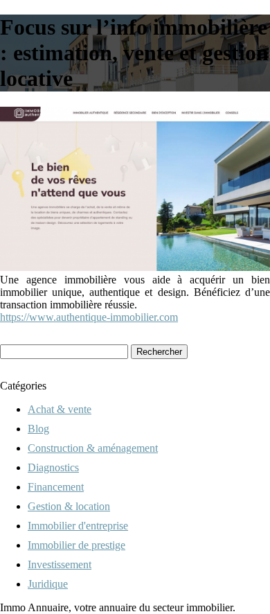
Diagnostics (53, 467)
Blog (38, 429)
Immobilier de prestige (76, 545)
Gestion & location (69, 506)
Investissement (59, 564)
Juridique (48, 584)
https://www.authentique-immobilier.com (89, 317)
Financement (56, 487)
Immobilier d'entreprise (78, 526)
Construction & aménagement (93, 448)
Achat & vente (59, 409)
